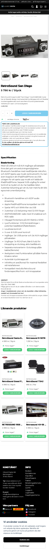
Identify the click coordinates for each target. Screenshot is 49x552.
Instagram (32, 512)
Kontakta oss (30, 473)
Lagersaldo (29, 493)
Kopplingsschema (32, 495)
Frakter (28, 481)
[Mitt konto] (37, 6)
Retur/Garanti (30, 478)
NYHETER (19, 16)
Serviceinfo (29, 485)
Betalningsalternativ (33, 483)
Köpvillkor (29, 476)
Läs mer (5, 106)
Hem (12, 16)
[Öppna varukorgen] (41, 6)
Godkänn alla (24, 540)
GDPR (27, 488)
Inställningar (24, 546)
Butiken (28, 471)
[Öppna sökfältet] (32, 6)
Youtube (31, 515)
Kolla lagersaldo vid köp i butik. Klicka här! (24, 12)
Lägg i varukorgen (12, 350)
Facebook (32, 509)
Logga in (28, 490)
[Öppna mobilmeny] (45, 6)
